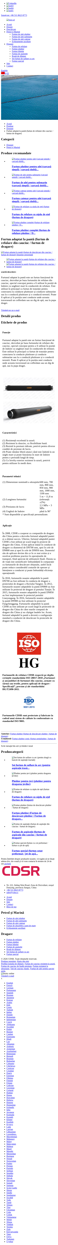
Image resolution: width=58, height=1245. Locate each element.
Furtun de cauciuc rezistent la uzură (40, 964)
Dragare (9, 44)
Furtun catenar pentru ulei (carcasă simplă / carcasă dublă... (31, 200)
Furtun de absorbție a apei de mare (21, 926)
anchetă (7, 864)
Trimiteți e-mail (7, 976)
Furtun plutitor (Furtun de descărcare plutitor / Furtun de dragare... (29, 815)
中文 (7, 73)
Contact (9, 66)
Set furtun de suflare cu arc (23, 58)
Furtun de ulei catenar (21, 39)
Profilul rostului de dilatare (12, 964)
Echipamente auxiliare (21, 41)
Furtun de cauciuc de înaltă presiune (16, 966)
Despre (9, 27)
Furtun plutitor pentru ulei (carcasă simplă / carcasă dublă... (31, 168)
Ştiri (8, 63)
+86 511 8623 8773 (14, 890)
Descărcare (11, 29)
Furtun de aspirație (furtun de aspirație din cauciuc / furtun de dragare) (29, 834)
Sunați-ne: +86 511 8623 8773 (14, 15)
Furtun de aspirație (20, 54)
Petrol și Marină (13, 32)
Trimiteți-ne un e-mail (10, 310)
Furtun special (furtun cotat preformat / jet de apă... (27, 852)
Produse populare (8, 961)
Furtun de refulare (19, 46)
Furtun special (18, 61)
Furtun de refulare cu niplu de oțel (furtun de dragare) (31, 216)
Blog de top (11, 907)
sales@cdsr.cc (12, 892)
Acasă (9, 24)
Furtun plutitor (18, 49)
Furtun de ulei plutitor (21, 34)
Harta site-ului (23, 961)
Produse (9, 126)
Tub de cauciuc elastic (19, 968)
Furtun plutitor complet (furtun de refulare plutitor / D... (31, 232)
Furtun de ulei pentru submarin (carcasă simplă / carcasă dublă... (30, 184)
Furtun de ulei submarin (22, 37)
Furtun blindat (18, 51)
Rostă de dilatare (19, 56)
